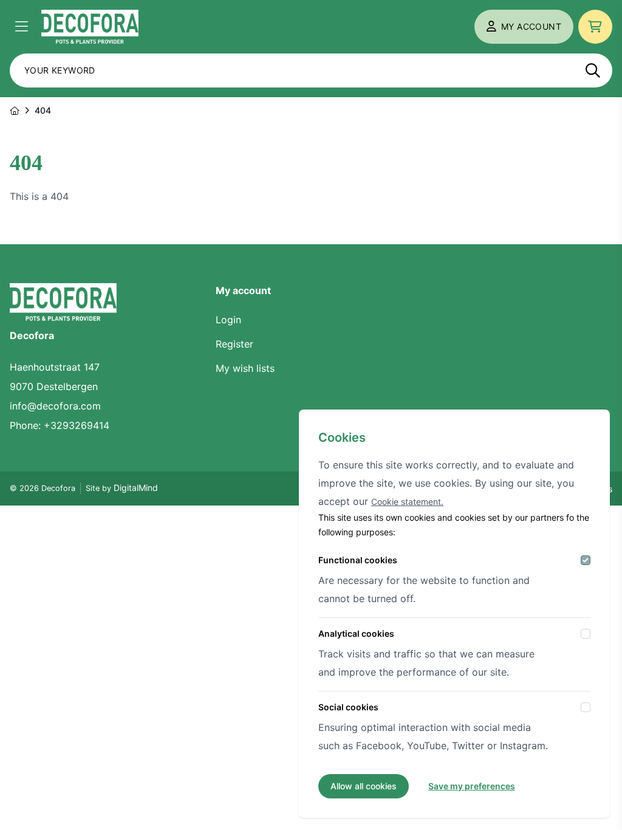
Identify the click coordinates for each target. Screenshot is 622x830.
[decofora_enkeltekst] (89, 27)
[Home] (14, 111)
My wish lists (245, 368)
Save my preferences (471, 786)
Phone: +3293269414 (59, 425)
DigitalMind (136, 487)
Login (228, 320)
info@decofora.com (55, 406)
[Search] (592, 70)
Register (234, 344)
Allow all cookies (363, 786)
